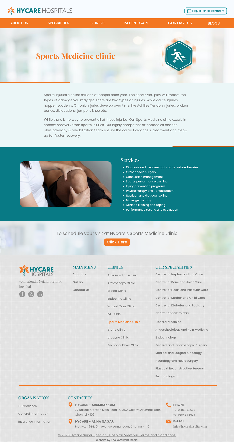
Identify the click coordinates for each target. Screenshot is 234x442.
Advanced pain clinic (122, 275)
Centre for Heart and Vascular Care (181, 290)
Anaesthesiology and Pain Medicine (181, 330)
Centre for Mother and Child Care (180, 298)
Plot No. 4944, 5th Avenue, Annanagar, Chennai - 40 (112, 426)
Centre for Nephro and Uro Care (179, 274)
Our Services (27, 406)
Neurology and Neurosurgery (176, 361)
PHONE (179, 404)
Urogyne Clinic (118, 337)
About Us (79, 274)
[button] (208, 11)
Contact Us (81, 290)
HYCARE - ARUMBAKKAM (95, 404)
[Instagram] (31, 294)
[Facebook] (22, 294)
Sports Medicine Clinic (123, 322)
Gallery (78, 282)
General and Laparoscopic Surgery (181, 345)
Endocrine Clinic (119, 299)
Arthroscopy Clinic (121, 283)
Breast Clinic (116, 291)
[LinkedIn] (40, 294)
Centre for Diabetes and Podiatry (179, 305)
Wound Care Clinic (121, 306)
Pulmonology (165, 376)
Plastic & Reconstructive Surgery (179, 368)
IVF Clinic (114, 314)
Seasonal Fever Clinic (123, 345)
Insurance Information (34, 421)
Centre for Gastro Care (172, 313)
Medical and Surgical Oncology (178, 353)
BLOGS (214, 23)
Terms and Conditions (157, 435)
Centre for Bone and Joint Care (178, 282)
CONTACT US (180, 22)
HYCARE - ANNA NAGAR (94, 421)
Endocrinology (166, 337)
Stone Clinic (116, 330)
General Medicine (168, 322)
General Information (33, 414)
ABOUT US (19, 22)
